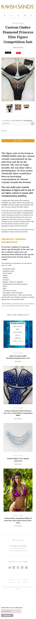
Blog (19, 582)
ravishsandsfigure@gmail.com (18, 550)
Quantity (4, 131)
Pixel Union (16, 587)
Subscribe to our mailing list (11, 607)
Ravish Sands (18, 353)
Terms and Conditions (23, 579)
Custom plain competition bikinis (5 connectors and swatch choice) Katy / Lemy (18, 520)
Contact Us (25, 582)
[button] (18, 120)
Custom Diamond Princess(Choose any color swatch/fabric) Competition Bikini (18, 413)
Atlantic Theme (7, 587)
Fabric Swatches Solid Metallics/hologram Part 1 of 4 (18, 357)
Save (19, 53)
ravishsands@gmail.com (18, 548)
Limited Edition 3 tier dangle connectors (18, 459)
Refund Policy (11, 579)
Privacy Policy (11, 582)
